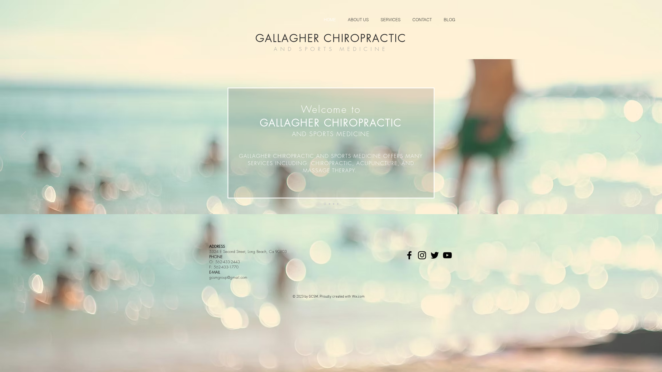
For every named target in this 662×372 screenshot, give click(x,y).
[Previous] (23, 136)
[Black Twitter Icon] (434, 255)
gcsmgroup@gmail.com (228, 277)
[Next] (638, 136)
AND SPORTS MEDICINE (331, 48)
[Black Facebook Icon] (409, 255)
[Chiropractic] (329, 204)
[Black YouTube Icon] (447, 255)
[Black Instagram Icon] (422, 255)
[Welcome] (324, 204)
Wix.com (358, 297)
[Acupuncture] (333, 204)
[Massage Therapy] (337, 204)
